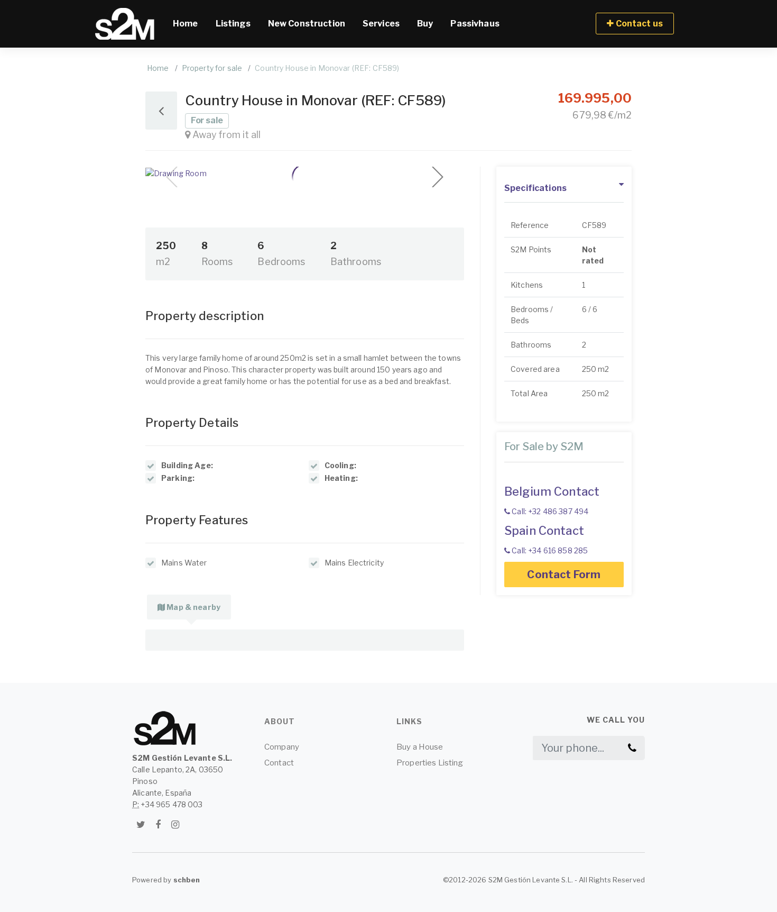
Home (158, 67)
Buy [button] (425, 24)
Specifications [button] (535, 188)
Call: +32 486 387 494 (549, 511)
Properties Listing (430, 763)
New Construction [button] (306, 24)
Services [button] (381, 24)
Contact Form (564, 574)
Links (409, 721)
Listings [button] (233, 24)
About (279, 721)
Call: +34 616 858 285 (549, 550)
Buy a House (419, 747)
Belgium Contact (551, 491)
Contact (279, 763)
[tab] (189, 607)
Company (281, 747)
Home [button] (189, 23)
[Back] (161, 111)
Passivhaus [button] (474, 24)
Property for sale (212, 67)
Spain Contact (544, 530)
